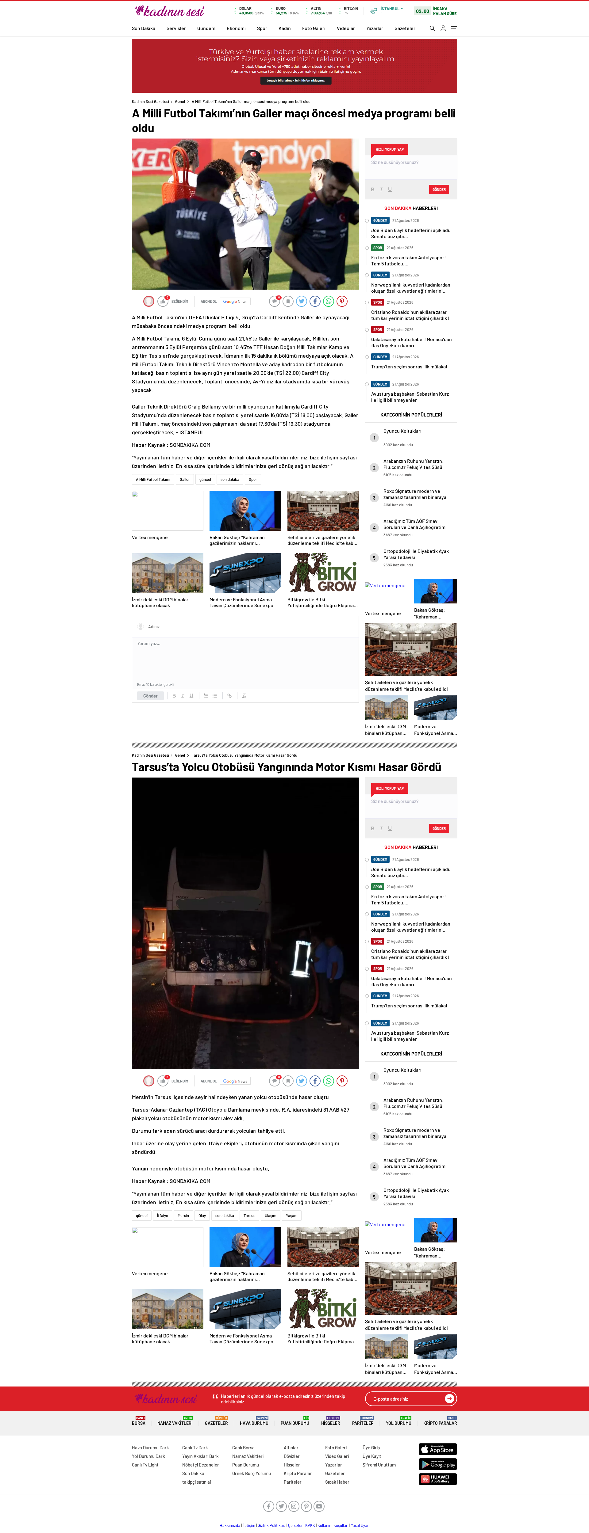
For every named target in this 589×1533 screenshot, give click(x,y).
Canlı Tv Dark (195, 1447)
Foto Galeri (313, 28)
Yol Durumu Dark (148, 1456)
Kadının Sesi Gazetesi (150, 101)
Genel (180, 101)
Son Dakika (143, 28)
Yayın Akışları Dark (200, 1456)
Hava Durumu (254, 1421)
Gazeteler (405, 28)
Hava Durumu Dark (150, 1447)
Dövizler (292, 1456)
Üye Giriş (371, 1447)
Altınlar (291, 1447)
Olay (202, 1215)
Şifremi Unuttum (379, 1464)
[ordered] (206, 695)
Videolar (346, 28)
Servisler (176, 28)
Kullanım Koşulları (333, 1525)
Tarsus (249, 1215)
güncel (205, 479)
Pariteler (363, 1421)
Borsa (138, 1421)
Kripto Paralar (440, 1421)
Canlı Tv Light (145, 1464)
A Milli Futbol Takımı (153, 479)
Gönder (150, 695)
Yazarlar (374, 28)
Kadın (285, 28)
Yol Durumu (398, 1421)
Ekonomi (236, 28)
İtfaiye (162, 1215)
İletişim (249, 1525)
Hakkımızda (230, 1525)
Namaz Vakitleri (175, 1421)
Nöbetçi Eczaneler (200, 1464)
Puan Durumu (295, 1421)
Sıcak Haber (337, 1482)
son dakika (230, 479)
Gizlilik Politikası (272, 1525)
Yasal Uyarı (360, 1525)
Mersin (183, 1215)
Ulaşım (270, 1215)
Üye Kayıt (372, 1456)
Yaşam (292, 1215)
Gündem (206, 28)
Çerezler (295, 1525)
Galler (185, 479)
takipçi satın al (196, 1482)
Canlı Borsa (243, 1447)
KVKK (310, 1525)
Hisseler (330, 1421)
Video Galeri (337, 1456)
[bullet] (214, 695)
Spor (262, 28)
